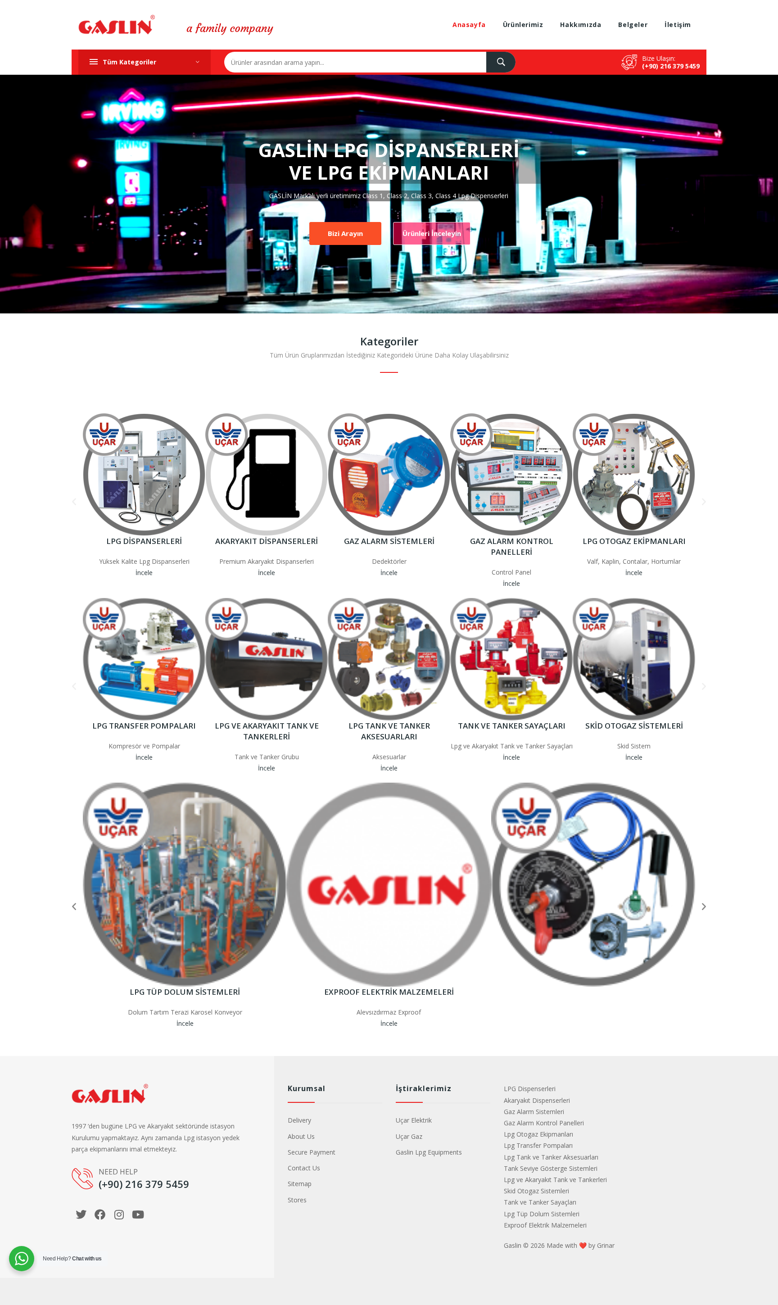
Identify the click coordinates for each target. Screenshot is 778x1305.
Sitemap (300, 1183)
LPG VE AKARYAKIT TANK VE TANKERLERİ (267, 731)
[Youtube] (138, 1214)
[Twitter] (81, 1214)
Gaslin (512, 1245)
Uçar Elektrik (414, 1120)
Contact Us (304, 1168)
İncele (144, 572)
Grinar (606, 1245)
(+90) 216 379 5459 (671, 66)
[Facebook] (100, 1214)
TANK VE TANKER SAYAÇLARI (511, 725)
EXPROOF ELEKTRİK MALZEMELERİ (389, 992)
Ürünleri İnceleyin (432, 233)
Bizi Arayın (345, 233)
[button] (74, 501)
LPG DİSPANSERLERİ (144, 541)
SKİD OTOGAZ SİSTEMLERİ (634, 725)
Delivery (299, 1120)
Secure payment (311, 1152)
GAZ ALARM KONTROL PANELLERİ (511, 546)
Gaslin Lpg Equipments (429, 1152)
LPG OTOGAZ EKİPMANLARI (634, 541)
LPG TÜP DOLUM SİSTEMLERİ (185, 992)
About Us (301, 1136)
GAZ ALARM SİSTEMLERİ (389, 541)
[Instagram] (119, 1214)
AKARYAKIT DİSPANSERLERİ (266, 541)
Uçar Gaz (409, 1136)
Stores (297, 1200)
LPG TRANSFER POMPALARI (144, 725)
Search (501, 62)
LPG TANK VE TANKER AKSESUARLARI (389, 731)
